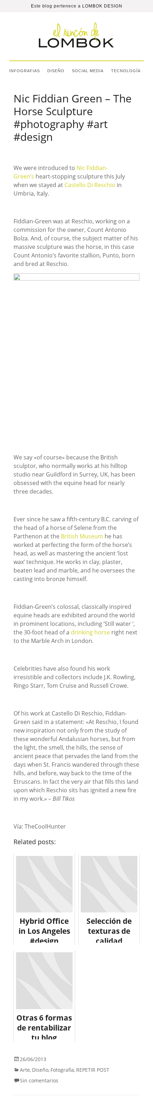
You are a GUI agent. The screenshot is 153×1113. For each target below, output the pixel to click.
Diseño (55, 71)
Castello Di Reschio (90, 185)
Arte (25, 1069)
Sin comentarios (39, 1080)
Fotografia (62, 1069)
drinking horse (90, 632)
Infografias (24, 71)
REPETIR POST (92, 1069)
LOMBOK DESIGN (102, 6)
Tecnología (126, 71)
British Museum (82, 536)
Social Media (88, 71)
